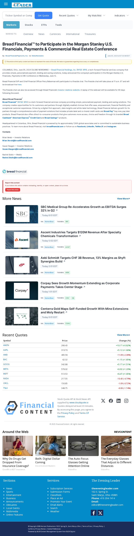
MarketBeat (49, 221)
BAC (5, 359)
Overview (28, 34)
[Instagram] (126, 407)
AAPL (5, 350)
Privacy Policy (68, 413)
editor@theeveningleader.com (107, 504)
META (5, 369)
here (19, 84)
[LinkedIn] (118, 407)
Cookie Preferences (54, 529)
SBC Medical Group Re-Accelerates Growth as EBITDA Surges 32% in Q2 (83, 208)
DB (73, 298)
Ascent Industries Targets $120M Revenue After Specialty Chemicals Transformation (81, 234)
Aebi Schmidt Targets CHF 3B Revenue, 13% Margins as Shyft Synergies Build (83, 259)
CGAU (67, 323)
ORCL (5, 383)
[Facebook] (111, 407)
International (72, 34)
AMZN (6, 345)
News (41, 34)
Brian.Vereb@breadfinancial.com (17, 140)
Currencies (55, 34)
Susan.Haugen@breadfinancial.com (18, 149)
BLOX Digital (70, 531)
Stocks (29, 24)
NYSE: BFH (81, 70)
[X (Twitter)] (103, 407)
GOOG (6, 364)
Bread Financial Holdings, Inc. (63, 70)
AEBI (67, 272)
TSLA (5, 388)
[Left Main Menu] (5, 4)
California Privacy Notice (37, 529)
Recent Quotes (67, 15)
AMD (5, 354)
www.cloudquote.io (78, 402)
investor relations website (69, 90)
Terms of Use (87, 526)
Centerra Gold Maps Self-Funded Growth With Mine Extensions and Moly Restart (84, 310)
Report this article (12, 190)
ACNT (67, 247)
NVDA (6, 378)
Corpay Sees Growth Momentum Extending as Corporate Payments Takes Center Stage (80, 285)
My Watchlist (94, 15)
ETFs (44, 24)
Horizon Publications (48, 526)
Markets (11, 24)
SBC (66, 221)
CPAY (67, 298)
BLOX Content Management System (49, 531)
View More (122, 198)
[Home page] (22, 5)
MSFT (5, 373)
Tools (58, 24)
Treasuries (90, 34)
